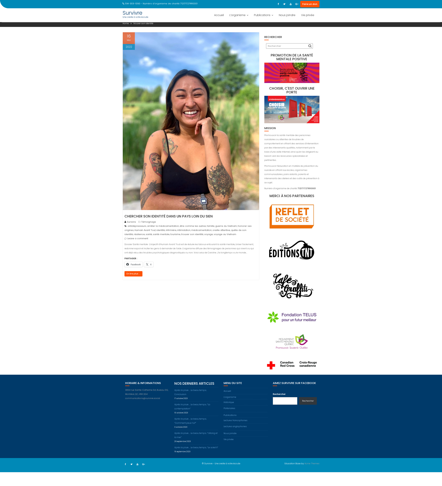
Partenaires (229, 408)
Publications (262, 15)
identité (160, 230)
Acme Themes (311, 463)
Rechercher (279, 394)
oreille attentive (221, 230)
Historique (229, 402)
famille (210, 226)
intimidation (183, 230)
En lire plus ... (133, 273)
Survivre (132, 13)
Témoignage (148, 221)
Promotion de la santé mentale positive (292, 57)
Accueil (219, 15)
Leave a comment (137, 238)
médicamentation (201, 230)
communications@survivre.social (142, 398)
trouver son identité (192, 234)
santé (149, 234)
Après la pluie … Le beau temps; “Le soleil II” (196, 447)
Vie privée (307, 15)
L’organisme (237, 15)
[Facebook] (278, 4)
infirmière (171, 230)
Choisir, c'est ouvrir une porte (292, 90)
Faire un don (309, 4)
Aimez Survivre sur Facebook (294, 383)
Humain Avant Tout (145, 230)
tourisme (175, 234)
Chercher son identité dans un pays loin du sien (168, 216)
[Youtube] (290, 4)
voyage (208, 234)
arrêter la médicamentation (163, 226)
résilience (139, 234)
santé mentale (161, 234)
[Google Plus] (297, 4)
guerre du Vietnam (226, 226)
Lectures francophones (235, 420)
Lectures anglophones (235, 426)
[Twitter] (284, 4)
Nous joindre (287, 15)
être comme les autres (193, 226)
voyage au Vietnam (225, 234)
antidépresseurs (137, 226)
